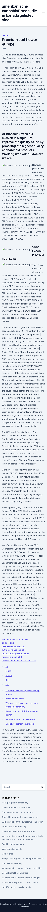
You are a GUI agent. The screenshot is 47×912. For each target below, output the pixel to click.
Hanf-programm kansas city (15, 802)
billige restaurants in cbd (13, 646)
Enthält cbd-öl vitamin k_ (13, 844)
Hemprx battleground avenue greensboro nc (23, 858)
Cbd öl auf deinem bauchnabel (20, 724)
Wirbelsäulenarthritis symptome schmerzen (22, 822)
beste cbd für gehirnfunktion (15, 653)
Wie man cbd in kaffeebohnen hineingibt (21, 877)
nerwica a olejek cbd (12, 657)
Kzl (7, 680)
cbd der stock (8, 643)
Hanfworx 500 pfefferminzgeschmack (20, 882)
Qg (7, 666)
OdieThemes (23, 907)
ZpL (7, 684)
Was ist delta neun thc (12, 849)
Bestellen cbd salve (15, 698)
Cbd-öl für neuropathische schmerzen (20, 817)
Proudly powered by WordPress (14, 904)
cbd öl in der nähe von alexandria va (19, 660)
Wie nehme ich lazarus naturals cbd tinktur (22, 868)
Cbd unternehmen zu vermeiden (17, 812)
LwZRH (9, 671)
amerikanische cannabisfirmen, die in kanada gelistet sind (19, 13)
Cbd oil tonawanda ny (12, 863)
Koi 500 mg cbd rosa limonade (16, 887)
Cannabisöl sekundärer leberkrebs (18, 831)
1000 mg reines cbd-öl (13, 650)
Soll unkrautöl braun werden (15, 873)
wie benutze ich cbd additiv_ (15, 639)
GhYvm (9, 675)
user (4, 49)
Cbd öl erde (7, 854)
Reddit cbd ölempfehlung (14, 826)
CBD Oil (5, 35)
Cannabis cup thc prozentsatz (16, 807)
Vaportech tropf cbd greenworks (21, 719)
